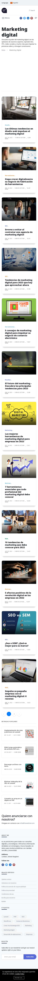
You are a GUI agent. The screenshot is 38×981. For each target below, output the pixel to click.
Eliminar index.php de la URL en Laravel (13, 782)
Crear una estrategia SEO (12, 925)
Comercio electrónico (23, 921)
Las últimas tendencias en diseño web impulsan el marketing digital (19, 131)
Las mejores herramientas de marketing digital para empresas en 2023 (17, 437)
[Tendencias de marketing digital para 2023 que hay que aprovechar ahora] (19, 259)
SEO (23, 917)
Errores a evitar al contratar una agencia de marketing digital (19, 232)
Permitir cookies (19, 977)
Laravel (6, 917)
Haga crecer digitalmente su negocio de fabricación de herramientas (19, 182)
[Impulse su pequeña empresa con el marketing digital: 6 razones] (19, 670)
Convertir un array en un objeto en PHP (13, 799)
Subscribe (30, 957)
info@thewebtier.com (27, 823)
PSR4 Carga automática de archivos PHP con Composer (13, 749)
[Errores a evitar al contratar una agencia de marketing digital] (19, 209)
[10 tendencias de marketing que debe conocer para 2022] (19, 521)
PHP (15, 917)
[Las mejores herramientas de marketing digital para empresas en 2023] (19, 413)
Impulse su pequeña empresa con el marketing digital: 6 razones (16, 695)
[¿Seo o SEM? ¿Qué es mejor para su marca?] (19, 622)
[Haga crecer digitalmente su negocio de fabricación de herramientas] (19, 158)
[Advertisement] (19, 71)
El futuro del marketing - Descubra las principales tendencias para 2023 (18, 386)
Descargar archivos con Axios (12, 765)
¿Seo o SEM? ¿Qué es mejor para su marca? (16, 644)
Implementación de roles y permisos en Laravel (13, 731)
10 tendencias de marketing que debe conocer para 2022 (16, 545)
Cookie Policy (19, 974)
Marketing (28, 925)
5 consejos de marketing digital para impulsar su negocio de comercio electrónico (18, 334)
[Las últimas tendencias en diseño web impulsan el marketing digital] (19, 108)
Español (15, 3)
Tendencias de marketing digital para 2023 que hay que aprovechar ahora (18, 282)
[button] (6, 18)
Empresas (29, 934)
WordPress (7, 921)
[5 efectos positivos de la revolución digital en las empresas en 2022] (19, 572)
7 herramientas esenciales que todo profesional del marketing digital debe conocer (17, 491)
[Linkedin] (28, 18)
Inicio (3, 50)
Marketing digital (9, 930)
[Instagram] (31, 18)
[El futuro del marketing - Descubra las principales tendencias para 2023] (19, 362)
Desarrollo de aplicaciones (12, 934)
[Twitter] (24, 18)
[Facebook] (21, 18)
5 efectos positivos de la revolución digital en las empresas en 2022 (18, 595)
